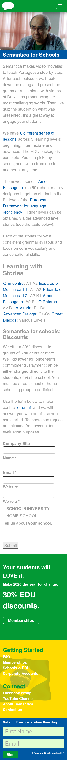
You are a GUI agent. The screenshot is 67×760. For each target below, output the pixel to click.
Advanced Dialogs (19, 314)
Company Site (16, 443)
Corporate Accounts (20, 673)
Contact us (12, 709)
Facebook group (17, 692)
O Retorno (47, 301)
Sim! (11, 754)
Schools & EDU (16, 667)
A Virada (23, 307)
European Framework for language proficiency (25, 206)
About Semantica (18, 704)
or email (24, 407)
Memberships (21, 620)
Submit (10, 545)
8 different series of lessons (28, 136)
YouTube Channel (18, 698)
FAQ (6, 656)
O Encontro (13, 283)
